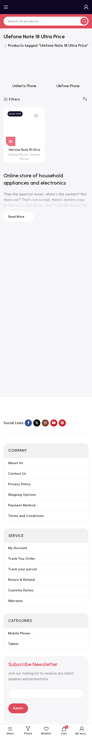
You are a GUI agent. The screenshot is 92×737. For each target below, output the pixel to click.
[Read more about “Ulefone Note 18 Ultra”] (10, 141)
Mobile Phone (18, 154)
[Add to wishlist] (36, 116)
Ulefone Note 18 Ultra (24, 149)
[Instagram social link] (45, 423)
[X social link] (36, 423)
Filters (14, 99)
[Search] (84, 21)
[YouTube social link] (53, 423)
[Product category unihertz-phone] (24, 72)
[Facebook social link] (28, 423)
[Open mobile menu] (6, 7)
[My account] (86, 7)
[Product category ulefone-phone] (67, 72)
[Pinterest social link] (62, 423)
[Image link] (33, 409)
